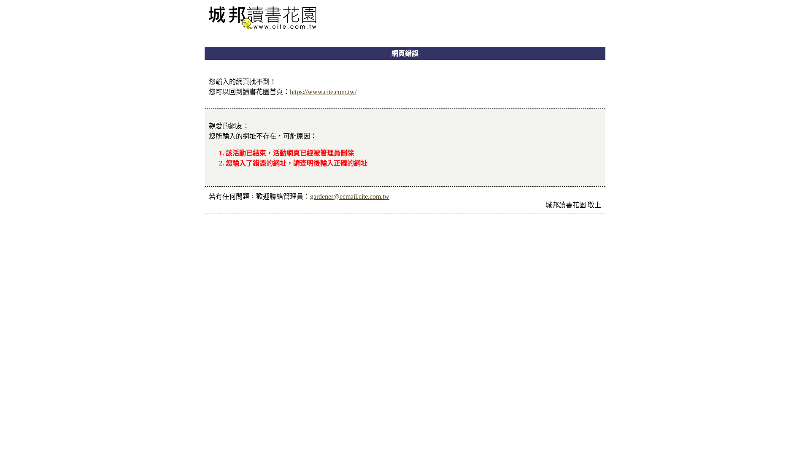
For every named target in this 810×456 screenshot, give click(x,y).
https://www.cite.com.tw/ (323, 91)
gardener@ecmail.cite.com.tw (349, 196)
